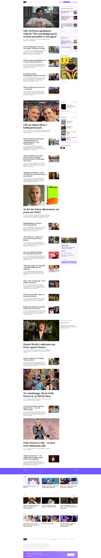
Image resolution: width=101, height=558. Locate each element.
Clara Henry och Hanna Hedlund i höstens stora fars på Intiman (67, 42)
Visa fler (62, 31)
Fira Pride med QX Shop (66, 47)
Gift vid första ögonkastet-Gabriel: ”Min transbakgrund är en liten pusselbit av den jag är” (67, 25)
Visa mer (74, 102)
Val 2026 (43, 2)
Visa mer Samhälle (73, 476)
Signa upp (71, 554)
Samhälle (31, 2)
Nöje (35, 2)
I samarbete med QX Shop (65, 46)
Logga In (60, 2)
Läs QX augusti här (63, 81)
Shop (39, 2)
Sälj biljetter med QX (65, 111)
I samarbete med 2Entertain (66, 40)
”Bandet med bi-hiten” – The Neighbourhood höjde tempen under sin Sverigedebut (67, 18)
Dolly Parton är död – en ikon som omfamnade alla (67, 12)
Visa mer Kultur (74, 514)
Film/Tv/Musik (63, 13)
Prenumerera (66, 2)
